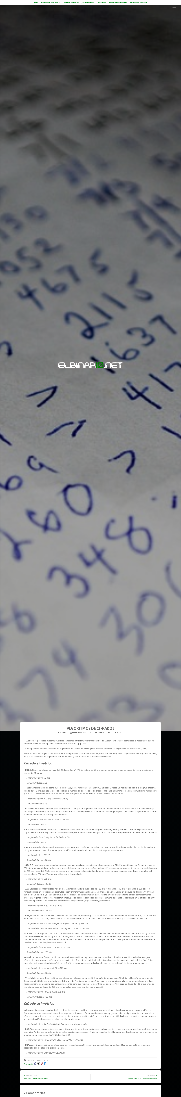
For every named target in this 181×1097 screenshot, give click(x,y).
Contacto (101, 2)
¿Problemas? (87, 2)
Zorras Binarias (71, 2)
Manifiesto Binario (118, 2)
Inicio (35, 2)
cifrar (38, 1060)
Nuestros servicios (50, 2)
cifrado (30, 1060)
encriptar (46, 1060)
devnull (63, 732)
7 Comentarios (98, 732)
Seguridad (116, 732)
